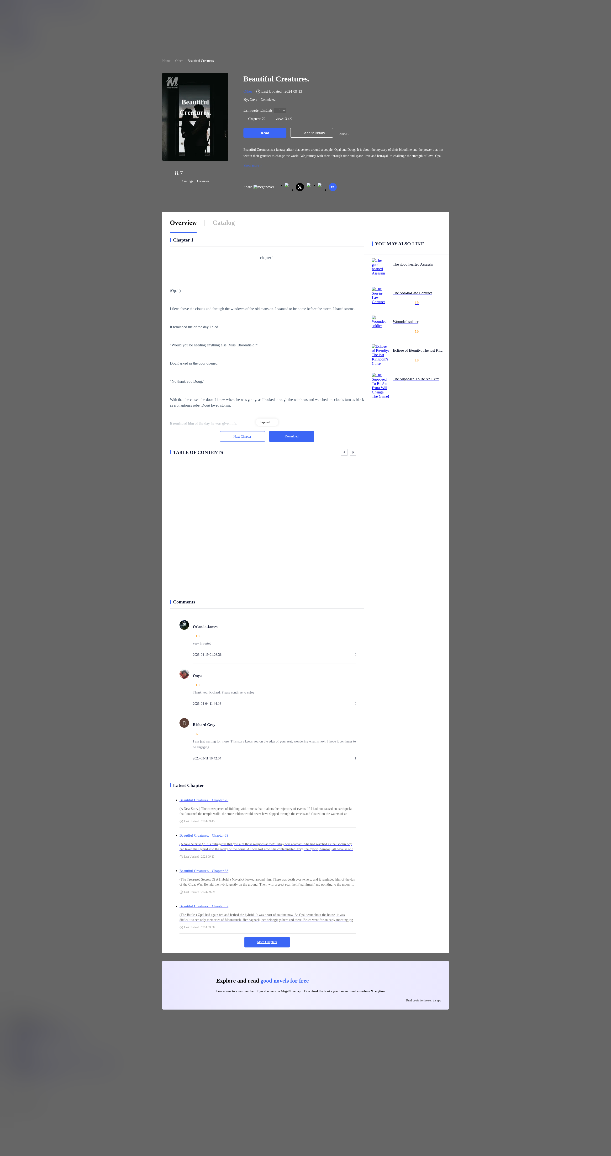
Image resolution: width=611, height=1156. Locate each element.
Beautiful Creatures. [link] (201, 61)
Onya (253, 99)
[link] (166, 61)
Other (179, 61)
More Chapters (267, 942)
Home (166, 61)
